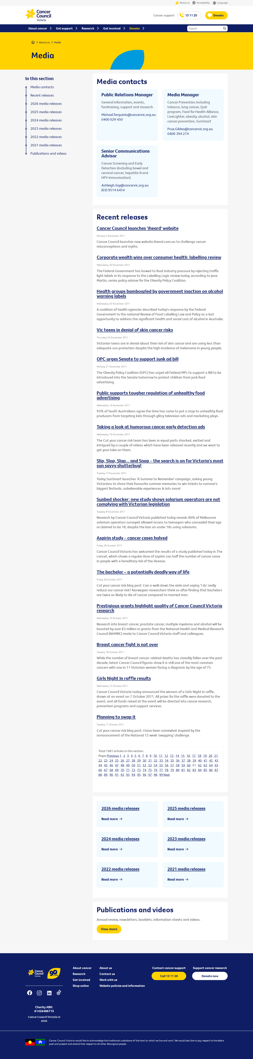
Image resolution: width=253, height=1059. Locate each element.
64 (211, 765)
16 (188, 756)
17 (194, 756)
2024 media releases (120, 838)
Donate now (210, 976)
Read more (109, 819)
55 (161, 765)
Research (79, 974)
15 (183, 756)
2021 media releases (186, 869)
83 (194, 770)
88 (100, 775)
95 (139, 775)
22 (100, 760)
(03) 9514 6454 (113, 190)
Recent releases (42, 95)
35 (172, 760)
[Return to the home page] (38, 20)
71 (128, 770)
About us (184, 2)
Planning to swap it (116, 717)
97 (150, 775)
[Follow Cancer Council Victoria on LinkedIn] (49, 995)
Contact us (107, 974)
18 (199, 756)
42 (211, 760)
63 (205, 765)
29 (139, 760)
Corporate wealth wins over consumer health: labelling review (159, 257)
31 (150, 760)
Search (225, 28)
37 (183, 760)
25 (117, 760)
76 (155, 770)
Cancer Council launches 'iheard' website (137, 228)
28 (133, 760)
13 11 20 (191, 15)
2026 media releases (120, 808)
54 (155, 765)
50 (133, 765)
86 (211, 770)
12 (166, 756)
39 (194, 760)
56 (166, 765)
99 (161, 775)
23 (106, 760)
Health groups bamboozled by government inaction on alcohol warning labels (160, 293)
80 (177, 770)
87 (216, 770)
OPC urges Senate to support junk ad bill (137, 359)
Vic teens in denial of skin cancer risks (135, 330)
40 (200, 760)
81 (183, 770)
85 (205, 770)
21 (216, 756)
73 (139, 770)
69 (117, 770)
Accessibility (203, 2)
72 (133, 770)
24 (111, 760)
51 (139, 765)
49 (128, 765)
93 (128, 775)
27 (128, 760)
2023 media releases (186, 838)
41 (205, 760)
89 (106, 775)
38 (189, 760)
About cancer (82, 968)
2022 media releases (120, 869)
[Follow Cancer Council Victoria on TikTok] (59, 995)
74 (144, 770)
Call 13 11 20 (169, 976)
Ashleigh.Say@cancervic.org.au (125, 185)
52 (144, 765)
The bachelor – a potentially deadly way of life (143, 572)
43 (216, 760)
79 (172, 770)
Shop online (81, 986)
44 (100, 765)
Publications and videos (48, 153)
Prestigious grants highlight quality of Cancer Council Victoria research (159, 608)
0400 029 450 (112, 119)
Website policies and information (122, 986)
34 (166, 760)
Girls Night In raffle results (124, 678)
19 (205, 756)
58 (177, 765)
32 (155, 760)
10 (155, 756)
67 (106, 770)
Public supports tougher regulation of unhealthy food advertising (151, 395)
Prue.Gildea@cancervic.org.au (190, 129)
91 (117, 775)
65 (216, 765)
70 (122, 770)
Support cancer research (210, 968)
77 (161, 770)
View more (109, 929)
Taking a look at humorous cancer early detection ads (151, 427)
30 (144, 760)
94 (133, 775)
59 (183, 765)
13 (172, 756)
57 (172, 765)
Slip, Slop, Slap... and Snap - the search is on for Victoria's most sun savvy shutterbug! (160, 463)
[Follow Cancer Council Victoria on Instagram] (39, 995)
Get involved (81, 980)
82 (189, 770)
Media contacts (42, 87)
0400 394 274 (178, 133)
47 (117, 765)
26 (122, 760)
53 (150, 765)
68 (111, 770)
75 (150, 770)
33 (161, 760)
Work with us (108, 980)
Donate (218, 15)
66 (100, 770)
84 (200, 770)
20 (210, 756)
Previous (113, 756)
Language (222, 2)
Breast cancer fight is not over (127, 644)
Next (166, 775)
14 (177, 756)
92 (122, 775)
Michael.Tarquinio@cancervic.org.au (128, 114)
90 (111, 775)
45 (106, 765)
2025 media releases (186, 808)
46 (111, 765)
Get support (64, 28)
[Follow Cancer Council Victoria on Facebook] (29, 995)
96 (144, 775)
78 (166, 770)
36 (177, 760)
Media (57, 42)
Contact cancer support (169, 968)
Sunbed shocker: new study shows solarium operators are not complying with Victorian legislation (158, 501)
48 (122, 765)
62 (200, 765)
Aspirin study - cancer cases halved (132, 538)
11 (160, 756)
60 (189, 765)
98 (155, 775)
